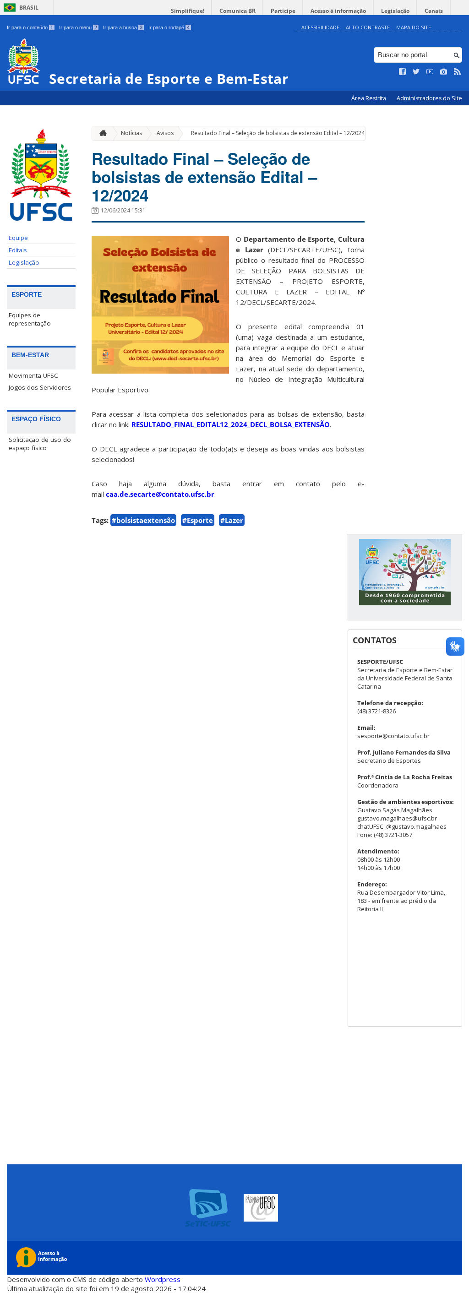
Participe (283, 11)
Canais (434, 11)
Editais (18, 250)
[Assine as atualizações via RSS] (457, 72)
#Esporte (197, 520)
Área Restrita (369, 98)
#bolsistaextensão (143, 520)
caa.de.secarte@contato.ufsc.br (160, 494)
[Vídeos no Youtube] (430, 72)
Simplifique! (187, 11)
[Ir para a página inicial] (100, 133)
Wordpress (162, 1279)
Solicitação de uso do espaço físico (40, 443)
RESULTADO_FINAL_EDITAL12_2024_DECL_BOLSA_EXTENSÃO (230, 424)
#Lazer (231, 520)
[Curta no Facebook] (402, 72)
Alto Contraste (368, 27)
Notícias (131, 133)
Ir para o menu (78, 27)
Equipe (18, 238)
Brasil (28, 7)
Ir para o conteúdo (30, 27)
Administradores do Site (429, 98)
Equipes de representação (30, 319)
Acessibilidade (320, 27)
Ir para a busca (122, 27)
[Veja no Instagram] (443, 72)
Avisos (165, 133)
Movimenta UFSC (33, 375)
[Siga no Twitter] (416, 72)
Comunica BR (237, 11)
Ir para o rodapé (169, 27)
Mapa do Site (413, 27)
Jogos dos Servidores (40, 387)
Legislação (395, 11)
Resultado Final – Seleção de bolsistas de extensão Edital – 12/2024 (278, 133)
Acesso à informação (338, 11)
